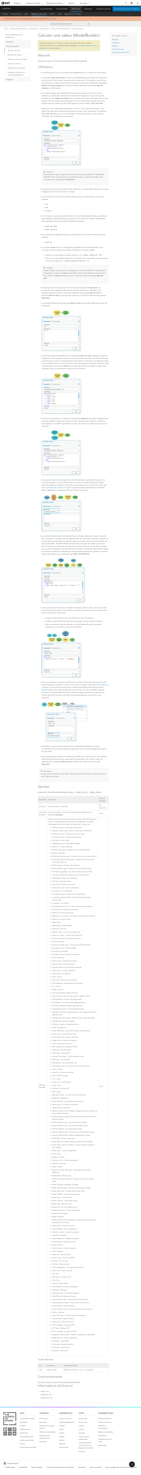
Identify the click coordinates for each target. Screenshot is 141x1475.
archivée (65, 43)
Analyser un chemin (14, 64)
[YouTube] (14, 1433)
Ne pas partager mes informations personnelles (121, 1467)
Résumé (115, 39)
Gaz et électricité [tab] (13, 46)
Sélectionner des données (16, 68)
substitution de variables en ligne (58, 487)
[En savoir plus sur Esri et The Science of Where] (9, 1419)
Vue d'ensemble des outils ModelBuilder (14, 36)
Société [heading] (81, 1413)
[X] (10, 1429)
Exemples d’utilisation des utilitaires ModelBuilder (16, 73)
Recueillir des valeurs (15, 55)
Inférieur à (47, 687)
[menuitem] (28, 1418)
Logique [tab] (10, 79)
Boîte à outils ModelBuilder (60, 29)
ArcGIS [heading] (22, 1413)
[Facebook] (5, 1429)
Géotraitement (33, 29)
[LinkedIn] (14, 1429)
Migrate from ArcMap (73, 14)
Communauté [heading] (44, 1413)
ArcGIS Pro (6, 9)
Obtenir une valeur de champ (17, 59)
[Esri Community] (5, 1433)
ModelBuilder (44, 29)
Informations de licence (120, 52)
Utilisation (115, 43)
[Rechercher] (126, 3)
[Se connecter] (137, 2)
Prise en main (16, 14)
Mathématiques (47, 690)
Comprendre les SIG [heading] (65, 1413)
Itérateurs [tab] (10, 42)
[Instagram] (10, 1433)
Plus (98, 685)
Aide (26, 14)
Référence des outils (38, 14)
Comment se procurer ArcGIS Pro (126, 9)
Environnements (118, 49)
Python (52, 14)
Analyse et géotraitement (18, 29)
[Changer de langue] (131, 3)
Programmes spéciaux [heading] (105, 1413)
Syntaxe (115, 46)
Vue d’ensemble (46, 9)
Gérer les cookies (96, 1467)
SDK (59, 14)
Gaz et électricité (77, 29)
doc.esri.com (52, 19)
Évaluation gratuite (103, 9)
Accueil (5, 14)
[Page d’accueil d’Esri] (5, 3)
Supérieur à (104, 685)
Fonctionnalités (62, 9)
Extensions (88, 9)
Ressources (76, 9)
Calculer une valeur (14, 50)
